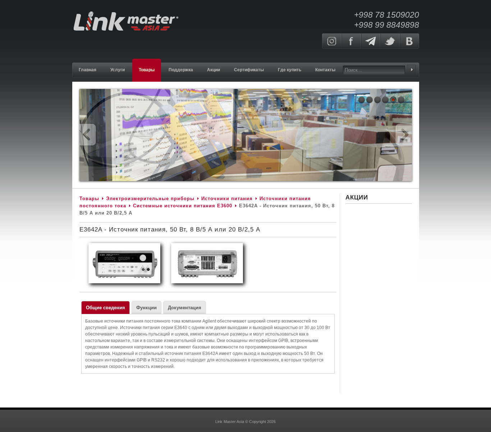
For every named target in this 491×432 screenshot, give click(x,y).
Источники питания (227, 198)
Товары (89, 198)
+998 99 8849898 (386, 25)
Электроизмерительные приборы (151, 198)
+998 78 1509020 (386, 14)
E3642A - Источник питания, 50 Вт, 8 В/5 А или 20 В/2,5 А (169, 229)
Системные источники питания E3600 (182, 205)
